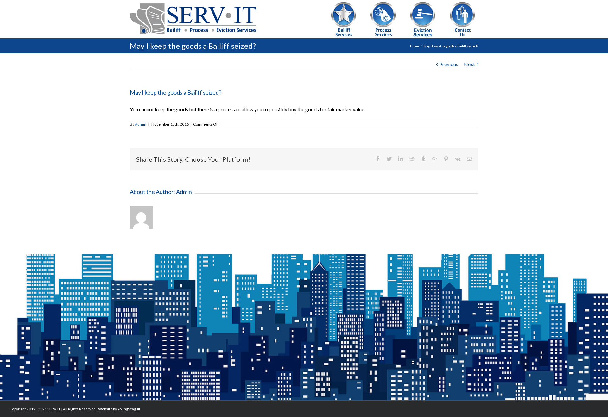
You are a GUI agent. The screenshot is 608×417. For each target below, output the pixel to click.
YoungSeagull (128, 409)
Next (469, 64)
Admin (140, 124)
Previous (448, 64)
